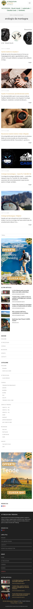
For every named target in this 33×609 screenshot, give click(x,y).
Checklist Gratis (11, 10)
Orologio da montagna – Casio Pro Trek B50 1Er (16, 174)
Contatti (3, 356)
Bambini (4, 390)
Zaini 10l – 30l (6, 407)
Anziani (4, 387)
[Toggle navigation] (29, 2)
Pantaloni (5, 432)
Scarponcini (5, 434)
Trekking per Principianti (9, 385)
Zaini (3, 437)
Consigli (3, 346)
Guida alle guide (6, 371)
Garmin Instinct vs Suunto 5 (9, 52)
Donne (4, 392)
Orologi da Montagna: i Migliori (11, 216)
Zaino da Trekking (6, 404)
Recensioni (4, 349)
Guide (3, 414)
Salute (4, 397)
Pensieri (4, 368)
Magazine (3, 339)
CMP (3, 446)
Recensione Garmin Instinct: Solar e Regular (15, 134)
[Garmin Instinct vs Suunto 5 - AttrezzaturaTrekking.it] (9, 3)
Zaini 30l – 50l (6, 412)
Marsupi (4, 417)
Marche (3, 441)
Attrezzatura (5, 342)
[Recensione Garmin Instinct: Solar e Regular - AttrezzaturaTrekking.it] (16, 118)
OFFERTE (3, 571)
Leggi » (30, 62)
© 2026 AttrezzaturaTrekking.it (10, 601)
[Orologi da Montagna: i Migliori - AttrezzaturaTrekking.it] (16, 200)
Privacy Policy (14, 602)
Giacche (4, 429)
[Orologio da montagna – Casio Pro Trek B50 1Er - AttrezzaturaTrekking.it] (16, 158)
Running (3, 568)
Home (11, 15)
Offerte (3, 353)
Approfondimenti (7, 419)
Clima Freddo (6, 378)
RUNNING (22, 10)
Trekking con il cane (7, 400)
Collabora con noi (6, 541)
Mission (3, 537)
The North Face (6, 444)
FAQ (3, 395)
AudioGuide (26, 8)
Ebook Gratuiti (15, 8)
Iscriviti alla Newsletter (8, 548)
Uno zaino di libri (7, 422)
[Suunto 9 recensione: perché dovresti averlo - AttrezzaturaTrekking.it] (16, 78)
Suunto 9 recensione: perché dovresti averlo (15, 93)
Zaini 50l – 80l (6, 410)
